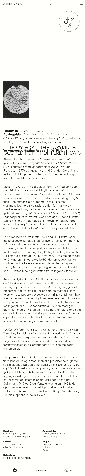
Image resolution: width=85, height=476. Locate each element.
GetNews (70, 21)
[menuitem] (50, 4)
